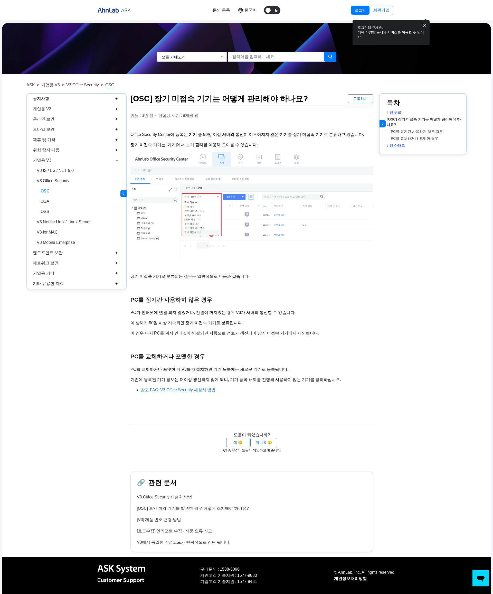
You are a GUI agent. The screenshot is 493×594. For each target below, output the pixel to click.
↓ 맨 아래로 (396, 145)
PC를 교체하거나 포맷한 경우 (414, 138)
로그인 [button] (360, 10)
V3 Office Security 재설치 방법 (164, 497)
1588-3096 (230, 569)
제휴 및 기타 (44, 139)
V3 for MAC (47, 232)
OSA (45, 201)
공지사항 (41, 98)
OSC (109, 85)
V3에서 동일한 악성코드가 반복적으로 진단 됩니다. (183, 542)
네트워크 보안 (46, 263)
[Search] (330, 57)
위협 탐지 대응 (46, 150)
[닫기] (424, 25)
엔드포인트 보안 (48, 252)
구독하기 (360, 99)
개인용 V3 (42, 109)
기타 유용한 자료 (48, 283)
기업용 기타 (43, 273)
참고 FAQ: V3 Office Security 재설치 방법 (178, 390)
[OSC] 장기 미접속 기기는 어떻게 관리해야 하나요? (424, 122)
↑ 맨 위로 (394, 112)
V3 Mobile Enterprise (56, 242)
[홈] (114, 10)
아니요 (261, 442)
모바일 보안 (43, 129)
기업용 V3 (50, 85)
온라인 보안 (43, 119)
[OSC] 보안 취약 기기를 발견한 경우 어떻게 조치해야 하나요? (193, 508)
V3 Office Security (82, 85)
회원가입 (381, 10)
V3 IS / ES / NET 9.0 (55, 170)
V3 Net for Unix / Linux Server (64, 222)
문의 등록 (221, 10)
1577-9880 (247, 575)
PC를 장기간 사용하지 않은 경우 (417, 131)
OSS (45, 211)
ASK (30, 85)
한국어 (250, 10)
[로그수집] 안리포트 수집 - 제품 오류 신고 (174, 531)
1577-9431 (247, 581)
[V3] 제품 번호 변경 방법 (159, 519)
